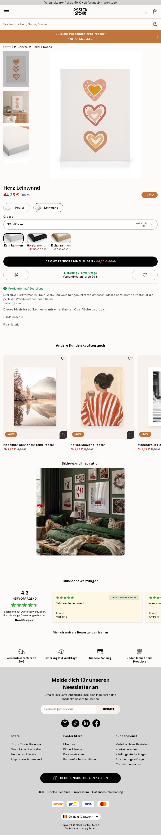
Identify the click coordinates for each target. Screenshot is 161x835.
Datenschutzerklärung (107, 792)
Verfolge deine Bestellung (133, 744)
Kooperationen (73, 754)
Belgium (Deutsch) (81, 816)
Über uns (69, 744)
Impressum (81, 792)
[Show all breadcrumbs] (8, 47)
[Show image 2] (16, 107)
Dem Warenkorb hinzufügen (80, 261)
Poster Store (90, 825)
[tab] (145, 11)
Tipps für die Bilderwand (27, 744)
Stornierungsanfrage (130, 759)
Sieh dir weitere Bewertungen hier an (80, 632)
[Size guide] (16, 275)
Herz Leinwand (42, 47)
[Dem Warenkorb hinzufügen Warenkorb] (63, 435)
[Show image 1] (16, 69)
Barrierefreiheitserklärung (80, 759)
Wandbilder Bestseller (26, 749)
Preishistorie (11, 324)
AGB (41, 792)
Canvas (23, 47)
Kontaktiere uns (126, 749)
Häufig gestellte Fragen (131, 754)
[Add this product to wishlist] (145, 275)
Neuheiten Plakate (23, 754)
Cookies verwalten (128, 764)
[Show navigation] (6, 11)
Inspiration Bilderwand (26, 759)
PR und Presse (73, 749)
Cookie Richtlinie (58, 792)
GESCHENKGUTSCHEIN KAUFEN (84, 778)
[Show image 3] (16, 144)
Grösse (8, 216)
